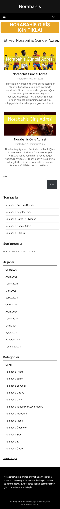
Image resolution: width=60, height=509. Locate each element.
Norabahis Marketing (17, 413)
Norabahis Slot (13, 434)
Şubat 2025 (12, 297)
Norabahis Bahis (14, 378)
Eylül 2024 (11, 332)
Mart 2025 (11, 290)
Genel (9, 364)
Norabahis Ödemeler (16, 427)
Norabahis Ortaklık (15, 233)
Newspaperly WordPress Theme (35, 503)
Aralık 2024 (11, 311)
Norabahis (30, 6)
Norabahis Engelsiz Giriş (18, 212)
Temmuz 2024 (13, 346)
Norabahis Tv (12, 441)
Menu (54, 16)
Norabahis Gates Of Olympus (21, 219)
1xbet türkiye (10, 458)
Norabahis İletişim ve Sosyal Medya (24, 406)
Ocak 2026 (11, 269)
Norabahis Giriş (14, 399)
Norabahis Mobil (14, 420)
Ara (5, 176)
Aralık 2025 (11, 276)
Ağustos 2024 (13, 339)
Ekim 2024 (11, 325)
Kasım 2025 (12, 283)
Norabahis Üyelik (14, 448)
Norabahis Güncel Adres (30, 74)
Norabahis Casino (15, 392)
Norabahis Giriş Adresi (30, 139)
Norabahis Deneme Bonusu (20, 205)
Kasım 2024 (12, 318)
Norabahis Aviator (15, 371)
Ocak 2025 (11, 304)
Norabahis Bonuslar (16, 385)
